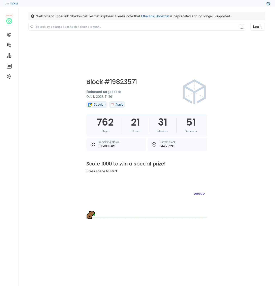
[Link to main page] (9, 21)
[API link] (9, 66)
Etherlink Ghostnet (155, 16)
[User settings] (268, 4)
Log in (258, 27)
